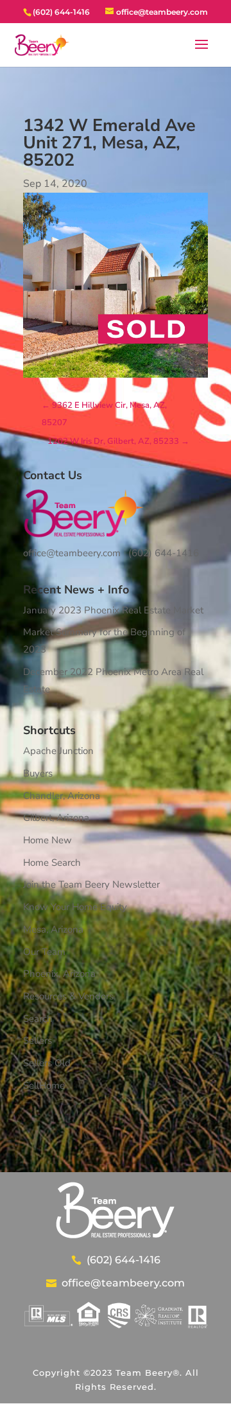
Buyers (38, 773)
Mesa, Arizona (53, 929)
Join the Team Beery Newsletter (91, 884)
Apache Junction (58, 750)
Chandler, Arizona (61, 795)
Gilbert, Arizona (56, 817)
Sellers (37, 1040)
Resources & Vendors (68, 996)
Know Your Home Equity (75, 906)
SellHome (44, 1085)
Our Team (44, 951)
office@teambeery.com (72, 553)
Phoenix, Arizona (59, 973)
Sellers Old (47, 1063)
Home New (47, 840)
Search (38, 1018)
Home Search (52, 862)
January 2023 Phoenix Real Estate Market (113, 610)
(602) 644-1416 (163, 553)
